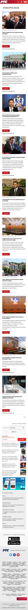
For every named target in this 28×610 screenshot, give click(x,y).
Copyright (12, 604)
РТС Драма (11, 582)
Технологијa (6, 575)
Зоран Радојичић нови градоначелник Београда (12, 33)
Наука (17, 576)
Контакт (7, 594)
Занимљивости (17, 574)
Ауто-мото (23, 570)
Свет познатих (20, 575)
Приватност (6, 604)
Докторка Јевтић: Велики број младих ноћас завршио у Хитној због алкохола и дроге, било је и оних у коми (10, 459)
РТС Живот (18, 582)
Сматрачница (14, 565)
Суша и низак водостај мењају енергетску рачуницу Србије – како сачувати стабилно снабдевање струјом (9, 473)
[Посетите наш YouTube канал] (18, 554)
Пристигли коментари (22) (8, 49)
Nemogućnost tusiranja (8, 509)
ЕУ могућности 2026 (18, 566)
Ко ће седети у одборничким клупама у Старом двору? (12, 317)
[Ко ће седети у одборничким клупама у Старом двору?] (14, 304)
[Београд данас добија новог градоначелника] (14, 61)
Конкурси (8, 595)
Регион (15, 562)
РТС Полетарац (16, 584)
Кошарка (14, 569)
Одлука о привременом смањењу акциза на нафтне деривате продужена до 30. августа (10, 451)
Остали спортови (9, 571)
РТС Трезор (18, 583)
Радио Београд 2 (21, 587)
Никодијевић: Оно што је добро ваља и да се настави (13, 200)
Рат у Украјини (16, 564)
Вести (4, 562)
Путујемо (13, 575)
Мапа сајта (21, 598)
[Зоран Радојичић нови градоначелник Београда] (14, 20)
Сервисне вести (6, 565)
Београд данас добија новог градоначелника (9, 73)
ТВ (3, 581)
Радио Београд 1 (11, 587)
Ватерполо (11, 570)
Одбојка (24, 569)
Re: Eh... (4, 523)
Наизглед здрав (14, 578)
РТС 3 (14, 581)
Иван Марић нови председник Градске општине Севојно (12, 280)
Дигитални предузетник (8, 577)
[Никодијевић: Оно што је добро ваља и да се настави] (14, 187)
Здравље (5, 576)
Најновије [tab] (5, 436)
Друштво (15, 563)
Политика (9, 562)
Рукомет (4, 570)
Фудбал (8, 569)
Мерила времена (7, 564)
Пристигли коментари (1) (8, 175)
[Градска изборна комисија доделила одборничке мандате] (14, 384)
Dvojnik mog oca (7, 503)
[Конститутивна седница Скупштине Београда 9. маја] (14, 345)
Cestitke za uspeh (7, 516)
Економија (22, 563)
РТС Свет (20, 581)
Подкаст (21, 565)
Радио (4, 587)
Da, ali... (4, 496)
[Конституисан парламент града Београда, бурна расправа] (14, 145)
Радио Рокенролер (15, 589)
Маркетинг (14, 594)
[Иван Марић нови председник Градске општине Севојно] (14, 267)
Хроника (9, 563)
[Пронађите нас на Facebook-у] (14, 554)
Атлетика (17, 570)
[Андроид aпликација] (14, 483)
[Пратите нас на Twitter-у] (10, 554)
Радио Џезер (21, 590)
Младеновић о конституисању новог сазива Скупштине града (12, 239)
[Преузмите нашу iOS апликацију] (14, 539)
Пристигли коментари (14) (8, 91)
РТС (3, 594)
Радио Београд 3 (7, 588)
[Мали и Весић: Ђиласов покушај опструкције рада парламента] (14, 103)
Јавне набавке (21, 594)
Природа (22, 576)
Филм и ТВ (11, 576)
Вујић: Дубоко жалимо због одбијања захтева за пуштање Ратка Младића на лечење (9, 465)
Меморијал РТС (19, 571)
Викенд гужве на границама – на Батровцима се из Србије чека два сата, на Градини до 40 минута (10, 445)
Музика (24, 574)
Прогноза (6, 427)
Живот (9, 574)
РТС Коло (11, 583)
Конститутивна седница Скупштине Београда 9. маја (12, 358)
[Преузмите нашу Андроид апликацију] (14, 543)
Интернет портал (17, 595)
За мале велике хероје (21, 577)
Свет (20, 562)
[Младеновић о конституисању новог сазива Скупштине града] (14, 226)
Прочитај (6, 46)
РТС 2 (10, 581)
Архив (14, 591)
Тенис (19, 569)
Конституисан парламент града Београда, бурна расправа (13, 158)
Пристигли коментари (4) (8, 133)
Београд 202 (17, 588)
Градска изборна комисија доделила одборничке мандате (12, 397)
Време (23, 564)
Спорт (3, 569)
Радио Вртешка (12, 590)
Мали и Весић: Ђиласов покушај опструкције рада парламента (10, 115)
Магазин (4, 574)
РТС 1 (5, 581)
